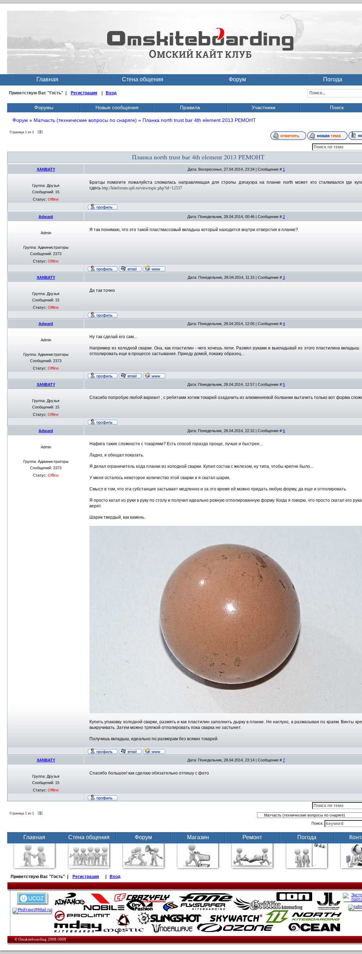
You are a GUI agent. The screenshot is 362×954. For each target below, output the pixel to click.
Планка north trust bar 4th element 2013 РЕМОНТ (199, 120)
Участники (263, 107)
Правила (190, 107)
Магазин (198, 837)
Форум (237, 79)
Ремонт (252, 837)
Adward (46, 216)
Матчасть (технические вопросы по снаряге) (85, 120)
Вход (111, 92)
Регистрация (84, 92)
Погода (306, 837)
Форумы (43, 107)
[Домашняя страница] (154, 268)
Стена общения (142, 79)
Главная (47, 79)
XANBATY (46, 169)
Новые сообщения (117, 107)
